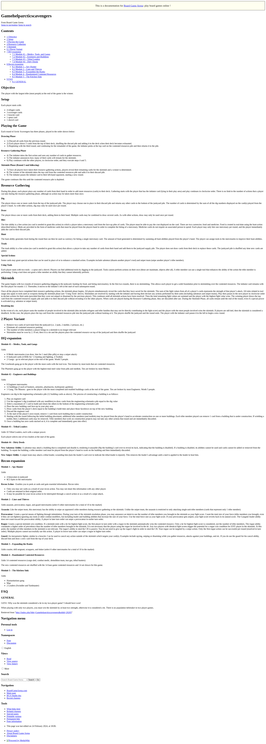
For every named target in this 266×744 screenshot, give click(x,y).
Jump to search (24, 25)
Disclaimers (12, 736)
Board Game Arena (133, 5)
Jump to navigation (9, 25)
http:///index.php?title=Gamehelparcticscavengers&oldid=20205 (44, 612)
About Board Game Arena (18, 733)
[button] (2, 648)
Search (5, 674)
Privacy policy (13, 731)
